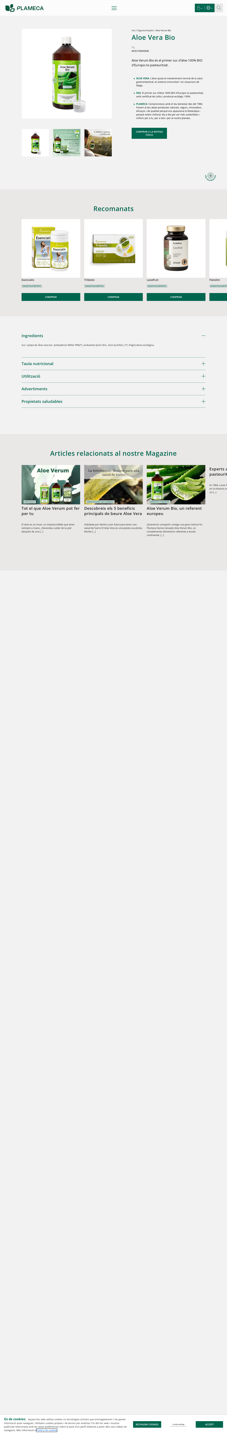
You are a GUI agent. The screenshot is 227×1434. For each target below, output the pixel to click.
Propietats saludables (42, 401)
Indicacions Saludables (100, 501)
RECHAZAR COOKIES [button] (147, 1424)
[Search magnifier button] (219, 8)
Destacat (30, 501)
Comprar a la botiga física (149, 133)
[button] (200, 8)
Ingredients (32, 335)
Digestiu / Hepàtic (159, 501)
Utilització (31, 376)
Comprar (51, 297)
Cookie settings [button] (178, 1424)
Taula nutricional (37, 363)
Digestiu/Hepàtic (145, 30)
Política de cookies (46, 1430)
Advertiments (34, 388)
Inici (134, 30)
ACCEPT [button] (209, 1424)
